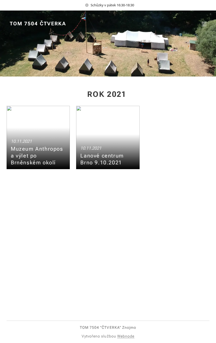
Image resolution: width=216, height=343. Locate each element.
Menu (204, 23)
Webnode (126, 336)
